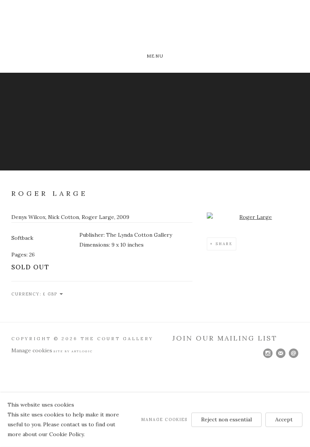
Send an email (294, 353)
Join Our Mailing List (224, 338)
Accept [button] (284, 419)
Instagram (268, 353)
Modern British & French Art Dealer (155, 27)
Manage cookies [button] (31, 350)
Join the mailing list (281, 353)
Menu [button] (155, 56)
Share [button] (224, 243)
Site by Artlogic (73, 351)
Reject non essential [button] (226, 419)
